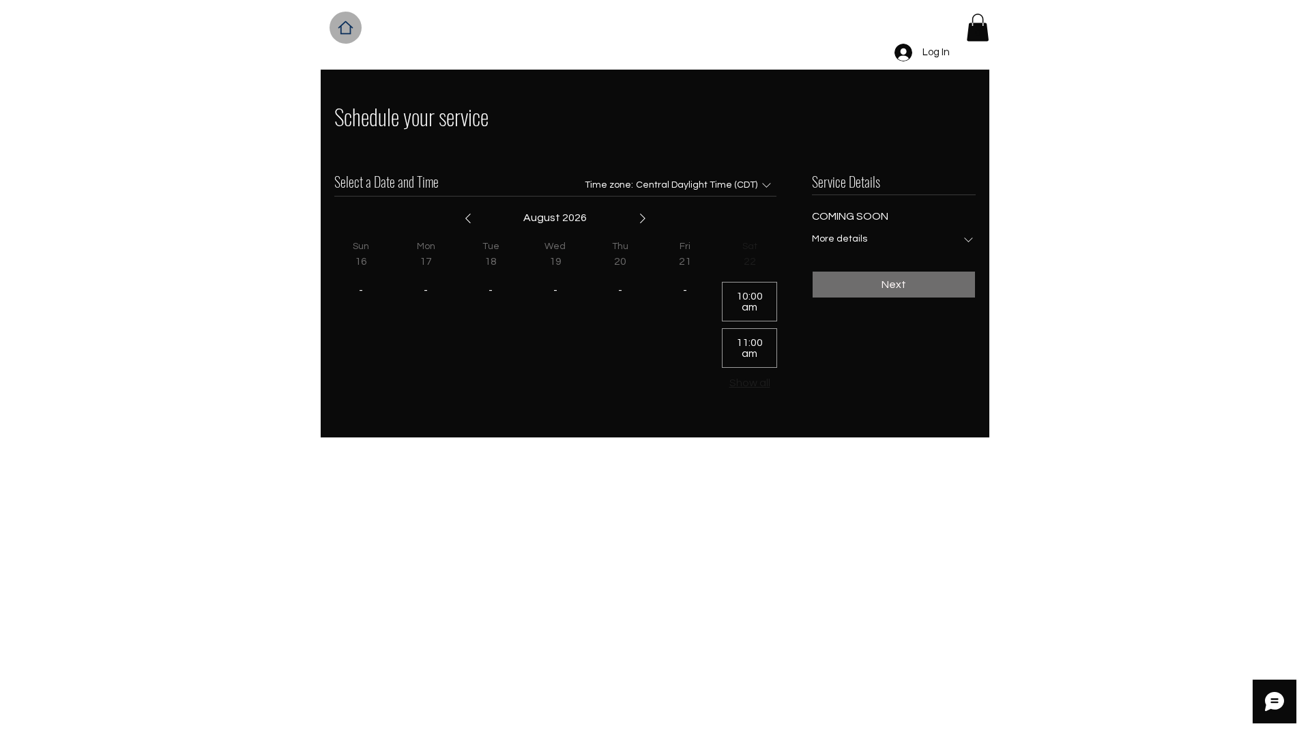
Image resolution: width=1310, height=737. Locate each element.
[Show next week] (643, 218)
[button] (977, 28)
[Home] (346, 28)
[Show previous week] (468, 218)
